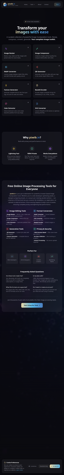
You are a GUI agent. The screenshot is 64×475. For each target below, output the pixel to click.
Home (25, 4)
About (39, 4)
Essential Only (44, 466)
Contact (46, 4)
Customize (33, 466)
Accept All (56, 466)
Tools (31, 4)
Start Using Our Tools (31, 305)
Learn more (19, 470)
